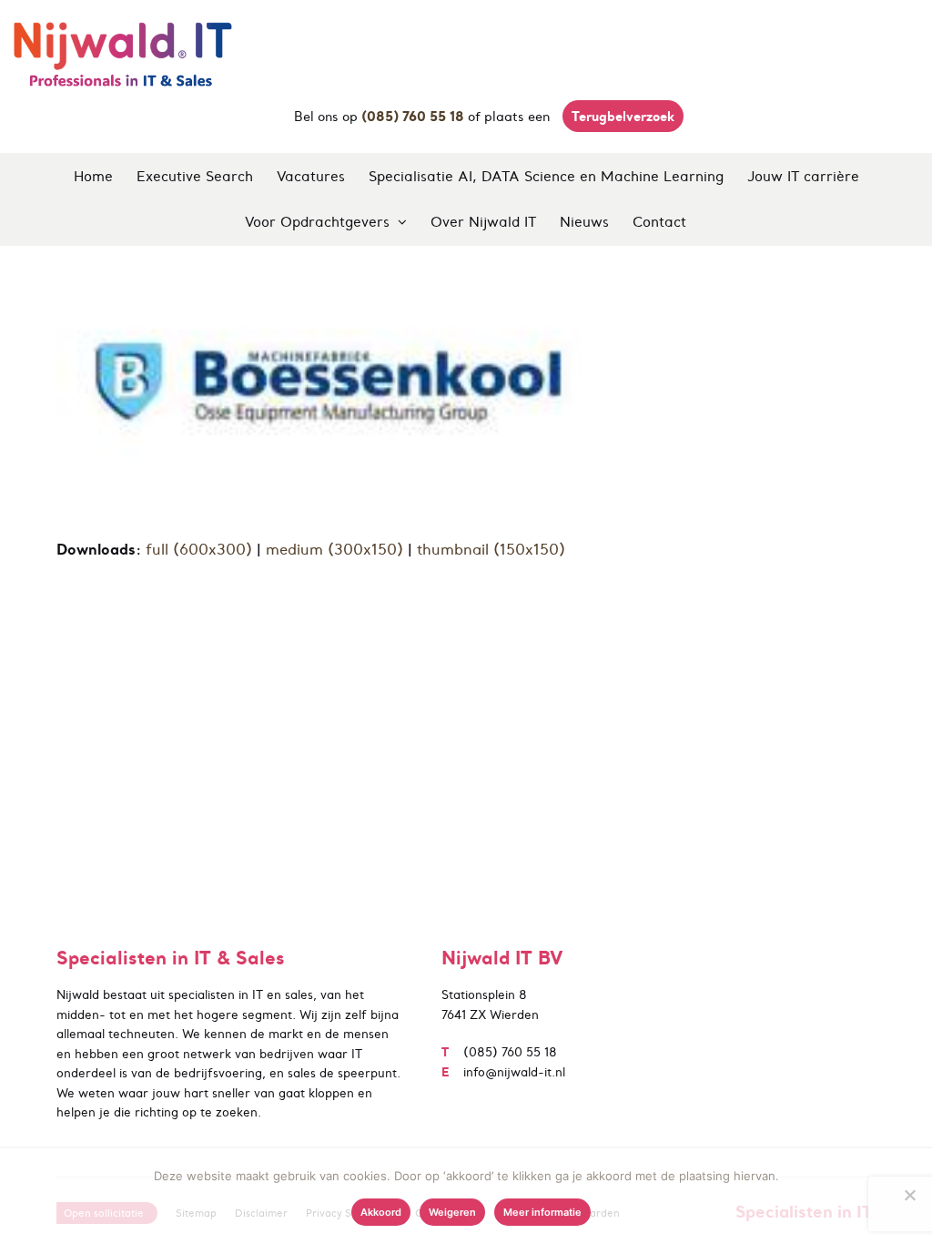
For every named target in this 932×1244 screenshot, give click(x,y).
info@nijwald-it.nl (514, 1072)
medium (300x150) (334, 549)
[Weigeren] (909, 1195)
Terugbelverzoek (623, 116)
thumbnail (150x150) (491, 549)
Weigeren (452, 1212)
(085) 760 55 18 (510, 1052)
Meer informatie (542, 1212)
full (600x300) (199, 549)
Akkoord (380, 1212)
